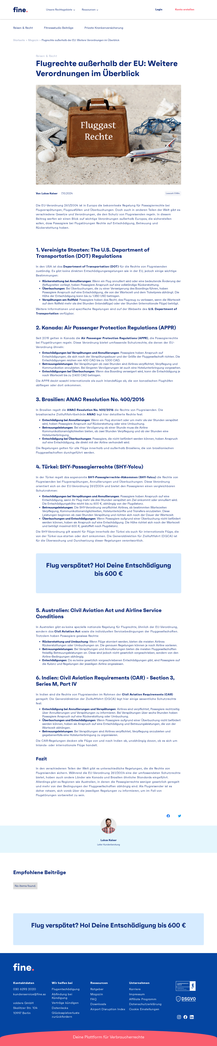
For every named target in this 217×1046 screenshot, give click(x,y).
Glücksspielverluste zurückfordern (66, 1014)
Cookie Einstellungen (144, 1009)
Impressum (137, 994)
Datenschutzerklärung (145, 1004)
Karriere (135, 989)
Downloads (98, 1004)
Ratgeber (97, 989)
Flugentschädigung (66, 989)
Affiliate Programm (142, 999)
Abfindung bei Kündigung (62, 996)
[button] (61, 9)
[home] (26, 9)
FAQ (93, 999)
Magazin (96, 994)
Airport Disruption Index (107, 1009)
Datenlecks (60, 1008)
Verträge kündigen (65, 1003)
